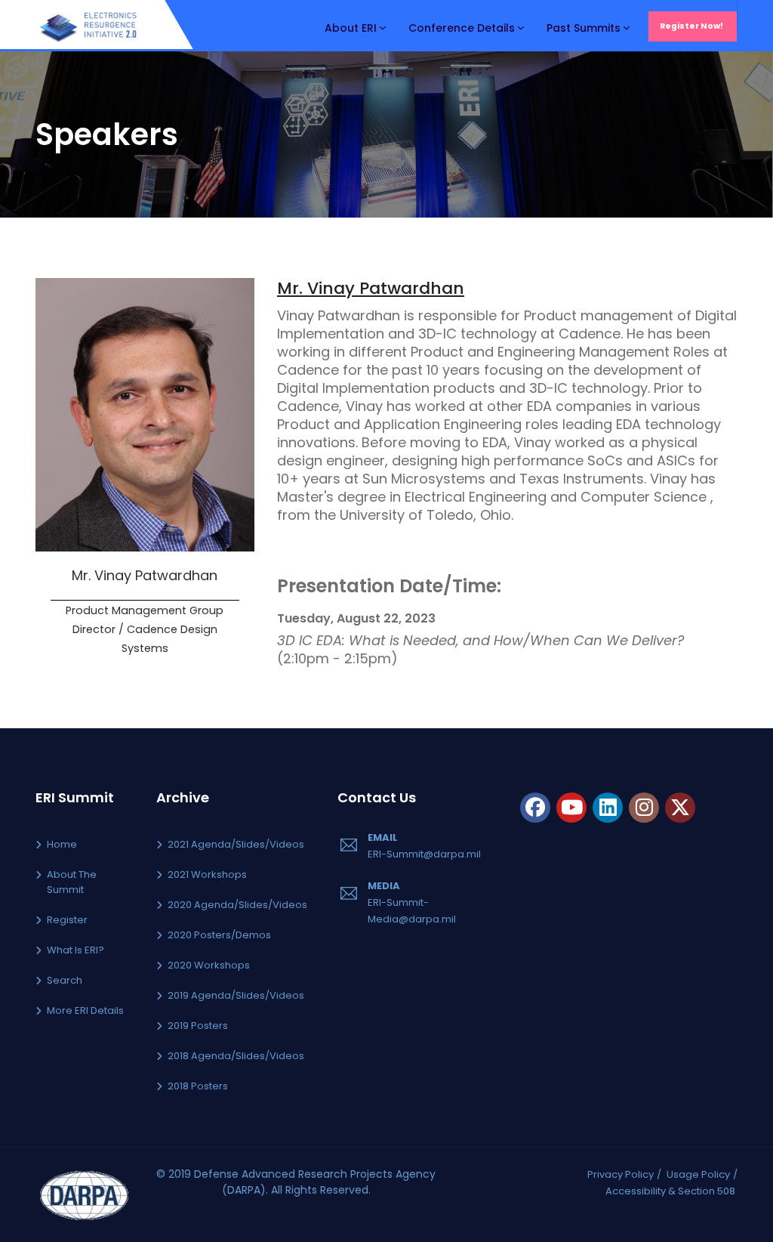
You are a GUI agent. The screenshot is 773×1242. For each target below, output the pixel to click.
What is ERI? (75, 950)
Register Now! (691, 26)
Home (62, 844)
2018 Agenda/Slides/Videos (236, 1056)
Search (64, 980)
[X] (680, 807)
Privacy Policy (620, 1174)
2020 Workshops (209, 965)
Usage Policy (698, 1174)
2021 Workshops (207, 874)
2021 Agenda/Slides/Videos (236, 844)
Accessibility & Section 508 (670, 1191)
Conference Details (461, 28)
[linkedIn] (608, 807)
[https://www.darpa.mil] (84, 1193)
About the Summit (72, 882)
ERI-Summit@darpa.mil (424, 854)
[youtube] (571, 807)
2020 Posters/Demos (219, 935)
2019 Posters (198, 1025)
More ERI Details (85, 1010)
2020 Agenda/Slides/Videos (237, 905)
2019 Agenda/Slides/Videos (236, 995)
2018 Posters (198, 1086)
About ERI (351, 28)
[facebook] (535, 807)
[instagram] (644, 807)
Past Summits (584, 28)
